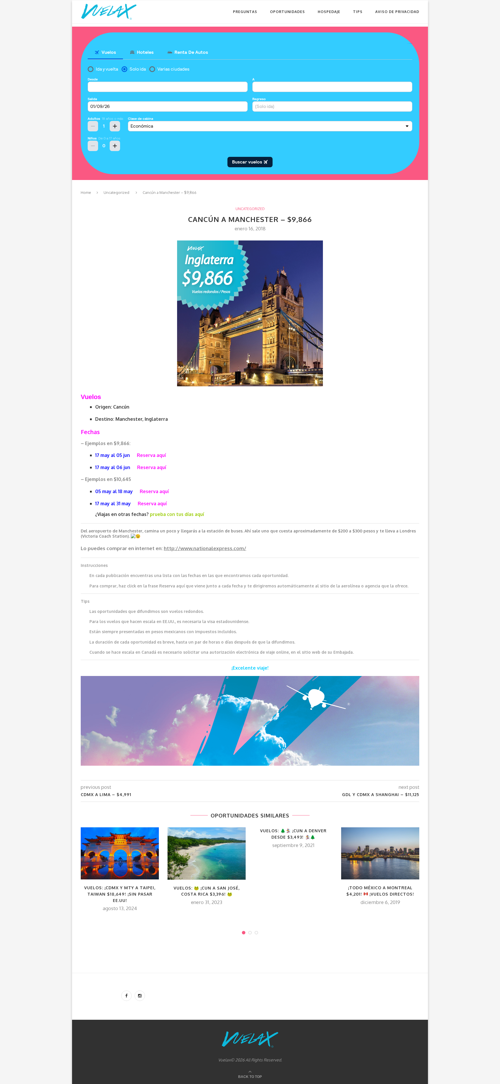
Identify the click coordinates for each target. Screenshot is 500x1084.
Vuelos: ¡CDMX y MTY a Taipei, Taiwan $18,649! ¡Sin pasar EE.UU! (119, 894)
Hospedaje (329, 12)
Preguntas (245, 12)
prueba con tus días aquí (177, 514)
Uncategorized (116, 192)
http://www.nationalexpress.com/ (205, 548)
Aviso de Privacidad (397, 12)
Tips (358, 12)
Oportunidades (287, 12)
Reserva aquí (151, 455)
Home (86, 192)
